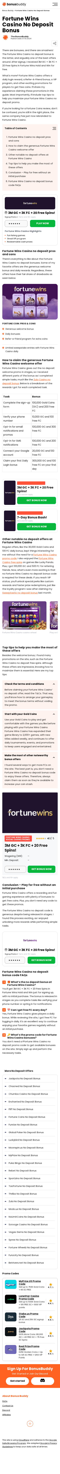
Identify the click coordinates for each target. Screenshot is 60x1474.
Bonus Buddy (7, 10)
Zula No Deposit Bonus (21, 1201)
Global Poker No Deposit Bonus (26, 1132)
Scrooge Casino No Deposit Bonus (28, 1224)
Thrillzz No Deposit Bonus (23, 1193)
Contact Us (7, 1405)
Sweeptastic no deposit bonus (20, 592)
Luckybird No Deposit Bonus (24, 1139)
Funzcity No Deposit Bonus (24, 1255)
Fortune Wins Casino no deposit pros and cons (29, 138)
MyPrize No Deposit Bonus (23, 1155)
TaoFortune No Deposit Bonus (26, 1186)
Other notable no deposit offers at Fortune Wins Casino (28, 156)
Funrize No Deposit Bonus (23, 1124)
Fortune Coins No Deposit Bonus (27, 1116)
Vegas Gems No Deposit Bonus (26, 1232)
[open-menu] (55, 4)
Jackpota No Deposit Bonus (24, 1078)
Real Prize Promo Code (29, 1348)
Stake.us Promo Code (28, 1315)
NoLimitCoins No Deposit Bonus (26, 1216)
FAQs (4, 1401)
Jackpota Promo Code (29, 1330)
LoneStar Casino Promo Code (29, 1297)
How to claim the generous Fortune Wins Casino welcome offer (31, 147)
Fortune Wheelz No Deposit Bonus (28, 1247)
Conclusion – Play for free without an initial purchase (29, 174)
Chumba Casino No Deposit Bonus (28, 1094)
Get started (17, 1381)
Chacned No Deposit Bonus (24, 1086)
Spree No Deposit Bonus (22, 1239)
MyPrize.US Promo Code (30, 1282)
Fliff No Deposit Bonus (21, 1109)
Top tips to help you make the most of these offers (30, 165)
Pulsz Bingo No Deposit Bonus (25, 1163)
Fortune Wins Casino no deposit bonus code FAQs (30, 183)
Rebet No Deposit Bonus (22, 1170)
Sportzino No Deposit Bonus (24, 1178)
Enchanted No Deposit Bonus (25, 1101)
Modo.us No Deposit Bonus (24, 1209)
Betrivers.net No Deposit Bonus (26, 1262)
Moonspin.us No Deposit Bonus (26, 1147)
